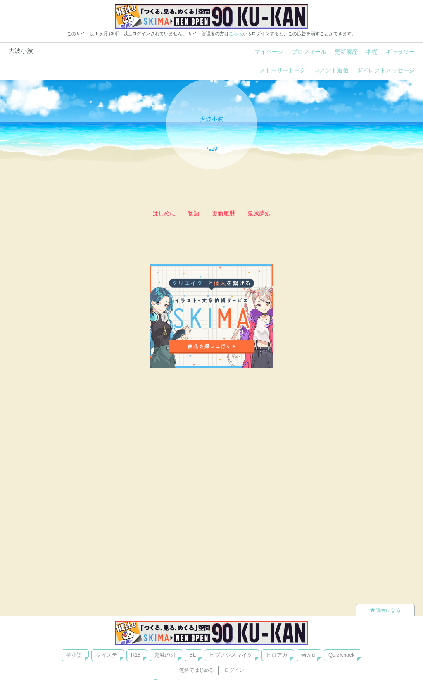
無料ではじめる (196, 670)
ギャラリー (400, 51)
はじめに (164, 213)
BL (192, 655)
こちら (235, 33)
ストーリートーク (282, 70)
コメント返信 (331, 70)
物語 (194, 213)
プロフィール (309, 51)
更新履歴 (346, 51)
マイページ (268, 51)
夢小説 (74, 655)
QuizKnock (341, 655)
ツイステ (106, 655)
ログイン (234, 670)
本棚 (372, 51)
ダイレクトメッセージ (386, 70)
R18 (135, 655)
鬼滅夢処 (259, 213)
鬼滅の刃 (165, 655)
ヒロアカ (277, 655)
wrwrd (308, 655)
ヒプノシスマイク (230, 655)
